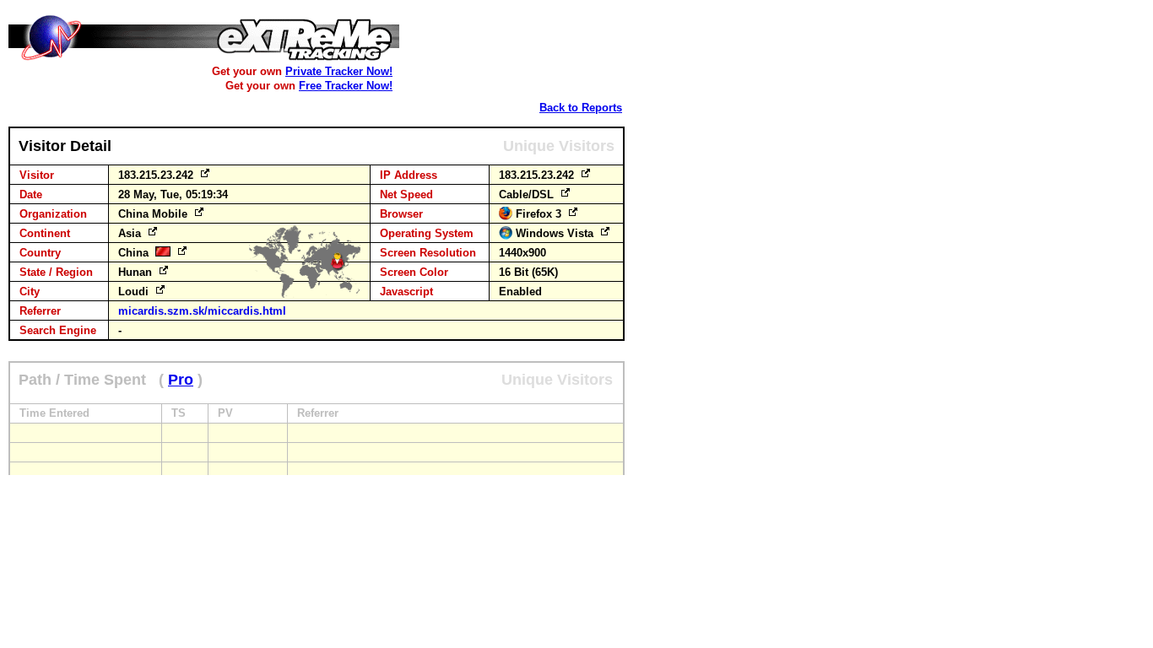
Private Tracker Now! (338, 71)
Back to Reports (580, 107)
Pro (180, 379)
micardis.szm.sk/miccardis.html (202, 311)
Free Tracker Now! (345, 85)
